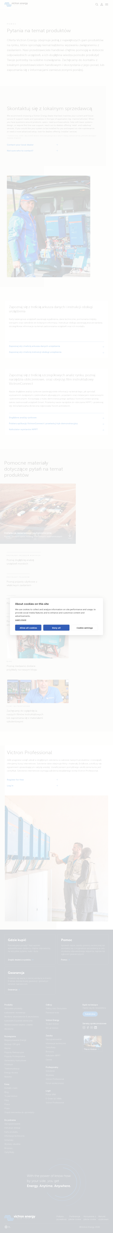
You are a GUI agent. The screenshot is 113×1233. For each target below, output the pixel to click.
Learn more (20, 619)
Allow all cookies (28, 627)
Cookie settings (85, 627)
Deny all (56, 627)
